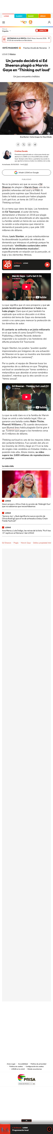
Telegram (35, 144)
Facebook (18, 144)
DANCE (30, 16)
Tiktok (16, 1014)
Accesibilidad (23, 1064)
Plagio (16, 543)
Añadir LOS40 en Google (29, 172)
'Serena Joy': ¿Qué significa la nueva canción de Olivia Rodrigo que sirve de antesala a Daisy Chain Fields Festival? (25, 518)
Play (49, 1129)
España (5, 31)
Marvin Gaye (26, 543)
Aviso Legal (11, 1064)
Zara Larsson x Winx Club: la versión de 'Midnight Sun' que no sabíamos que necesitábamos (26, 505)
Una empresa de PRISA (26, 1077)
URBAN (43, 16)
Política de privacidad (38, 1064)
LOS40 (6, 16)
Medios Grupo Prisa (26, 1083)
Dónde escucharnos (35, 1069)
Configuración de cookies (35, 1066)
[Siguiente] (49, 48)
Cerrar (49, 38)
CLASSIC (19, 16)
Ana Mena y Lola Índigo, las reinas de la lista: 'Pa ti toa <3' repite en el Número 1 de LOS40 (26, 531)
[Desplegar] (26, 1120)
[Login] (49, 22)
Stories (42, 1014)
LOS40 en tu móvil (18, 1069)
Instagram (11, 1014)
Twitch (37, 1014)
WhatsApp (29, 144)
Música (13, 54)
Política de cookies (16, 1066)
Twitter (23, 144)
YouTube (21, 1014)
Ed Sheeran (6, 543)
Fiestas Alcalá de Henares (35, 48)
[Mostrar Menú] (3, 22)
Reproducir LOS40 (47, 264)
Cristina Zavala (21, 151)
